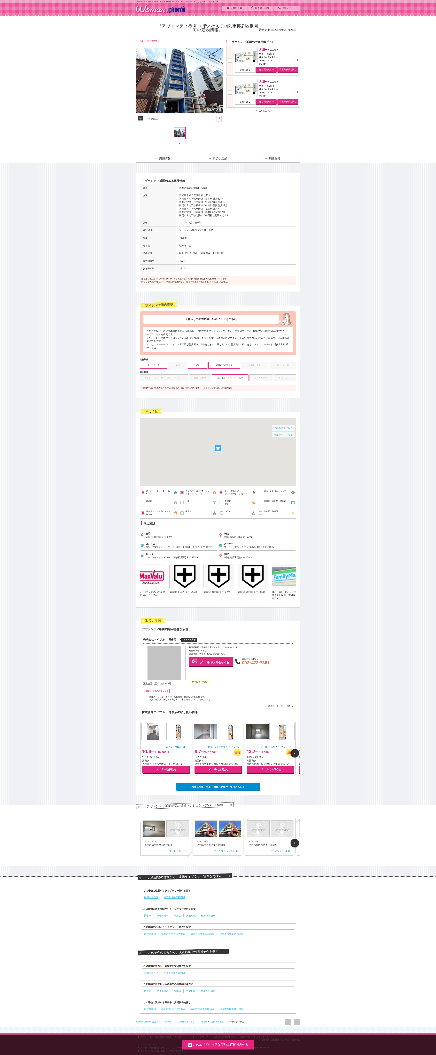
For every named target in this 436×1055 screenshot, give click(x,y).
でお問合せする (214, 662)
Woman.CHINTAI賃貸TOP (148, 1021)
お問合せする (268, 69)
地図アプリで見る (283, 434)
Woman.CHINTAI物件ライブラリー (181, 1021)
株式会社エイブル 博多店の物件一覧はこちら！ (218, 786)
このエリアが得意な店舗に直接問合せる (220, 1044)
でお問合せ (166, 769)
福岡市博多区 (217, 1021)
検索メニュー (289, 8)
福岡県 (204, 1021)
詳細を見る (245, 69)
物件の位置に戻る (283, 428)
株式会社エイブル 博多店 (280, 706)
